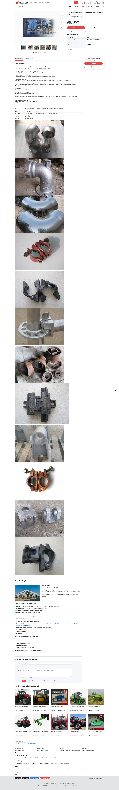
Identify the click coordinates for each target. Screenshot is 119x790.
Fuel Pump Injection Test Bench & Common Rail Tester (70, 750)
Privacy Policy (78, 785)
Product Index (80, 781)
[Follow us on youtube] (100, 778)
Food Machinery (85, 748)
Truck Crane (22, 625)
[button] (72, 2)
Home (16, 9)
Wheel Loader (77, 623)
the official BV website (43, 583)
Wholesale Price (66, 781)
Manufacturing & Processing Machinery (26, 9)
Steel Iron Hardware (32, 772)
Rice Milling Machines (41, 623)
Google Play (26, 778)
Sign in (103, 3)
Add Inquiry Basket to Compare (40, 52)
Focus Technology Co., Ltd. (50, 785)
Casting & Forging (38, 9)
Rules (103, 6)
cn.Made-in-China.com (71, 783)
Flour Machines (62, 748)
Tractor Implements (63, 746)
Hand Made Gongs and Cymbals (88, 750)
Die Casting (45, 9)
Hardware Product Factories (21, 769)
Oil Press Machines (50, 623)
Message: (20, 670)
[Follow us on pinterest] (101, 778)
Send (24, 680)
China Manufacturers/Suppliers (49, 781)
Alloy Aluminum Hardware (21, 772)
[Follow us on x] (96, 778)
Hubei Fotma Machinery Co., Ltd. (76, 16)
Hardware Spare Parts (82, 769)
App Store (18, 778)
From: (20, 663)
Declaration (72, 785)
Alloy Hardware (72, 769)
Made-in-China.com (54, 783)
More (16, 774)
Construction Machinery (19, 750)
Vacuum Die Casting (44, 763)
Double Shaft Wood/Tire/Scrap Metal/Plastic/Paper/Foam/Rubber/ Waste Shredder (58, 708)
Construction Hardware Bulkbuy (45, 772)
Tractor (24, 623)
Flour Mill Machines (59, 623)
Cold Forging (26, 763)
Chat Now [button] (96, 27)
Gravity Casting (19, 763)
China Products (40, 781)
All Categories (19, 6)
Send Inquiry (76, 27)
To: (21, 667)
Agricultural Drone (18, 746)
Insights (85, 781)
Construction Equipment (69, 623)
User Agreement (66, 785)
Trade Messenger (34, 778)
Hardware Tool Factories (47, 769)
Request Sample (87, 30)
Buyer (76, 6)
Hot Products (34, 781)
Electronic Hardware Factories (61, 769)
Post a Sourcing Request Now (49, 680)
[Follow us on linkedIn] (103, 778)
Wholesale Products (59, 781)
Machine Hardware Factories (34, 769)
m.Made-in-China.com (62, 783)
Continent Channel (74, 781)
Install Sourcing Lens (46, 778)
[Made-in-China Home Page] (21, 2)
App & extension (89, 6)
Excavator (28, 625)
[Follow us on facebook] (94, 778)
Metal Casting (34, 763)
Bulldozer (18, 625)
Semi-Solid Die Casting (65, 763)
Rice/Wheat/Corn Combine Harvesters (89, 746)
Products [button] (35, 2)
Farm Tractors (40, 746)
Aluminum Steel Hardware (94, 769)
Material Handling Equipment (42, 750)
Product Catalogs (32, 743)
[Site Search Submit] (76, 2)
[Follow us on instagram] (98, 778)
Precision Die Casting (54, 763)
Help (82, 6)
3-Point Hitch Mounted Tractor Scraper (40, 731)
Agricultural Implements (32, 623)
